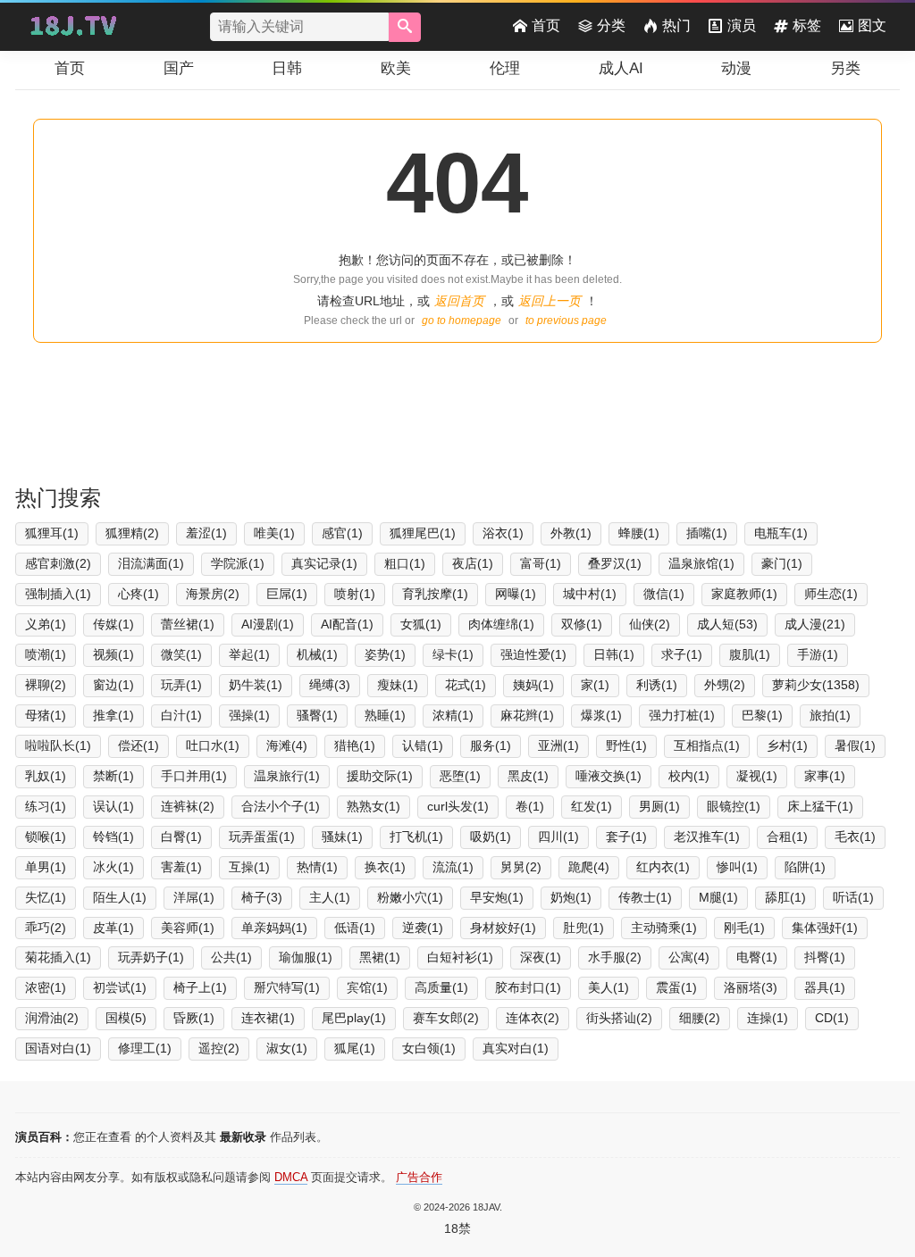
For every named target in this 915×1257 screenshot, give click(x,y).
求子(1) (681, 654)
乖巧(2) (45, 927)
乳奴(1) (45, 776)
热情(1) (317, 867)
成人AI (621, 68)
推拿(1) (113, 715)
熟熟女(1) (373, 806)
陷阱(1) (805, 867)
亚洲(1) (558, 745)
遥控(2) (218, 1048)
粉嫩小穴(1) (410, 897)
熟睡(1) (385, 715)
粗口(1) (404, 563)
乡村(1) (787, 745)
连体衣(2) (532, 1018)
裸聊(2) (45, 685)
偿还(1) (138, 745)
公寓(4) (688, 957)
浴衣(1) (503, 533)
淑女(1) (286, 1048)
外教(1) (571, 533)
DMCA (290, 1177)
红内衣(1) (663, 867)
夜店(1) (472, 563)
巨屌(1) (286, 594)
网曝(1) (515, 594)
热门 (676, 25)
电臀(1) (756, 957)
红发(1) (591, 806)
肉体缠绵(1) (501, 624)
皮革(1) (113, 927)
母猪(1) (45, 715)
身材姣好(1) (503, 927)
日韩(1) (613, 654)
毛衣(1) (855, 836)
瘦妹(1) (397, 685)
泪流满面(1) (151, 563)
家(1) (595, 685)
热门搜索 (58, 498)
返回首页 (459, 301)
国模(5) (126, 1018)
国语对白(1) (58, 1048)
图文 (872, 25)
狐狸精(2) (132, 533)
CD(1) (832, 1018)
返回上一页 (549, 301)
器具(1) (824, 987)
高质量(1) (441, 987)
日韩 (287, 68)
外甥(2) (724, 685)
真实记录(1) (324, 563)
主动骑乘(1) (664, 927)
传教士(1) (645, 897)
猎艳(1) (354, 745)
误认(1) (113, 806)
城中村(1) (590, 594)
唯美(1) (274, 533)
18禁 (457, 1228)
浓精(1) (453, 715)
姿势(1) (385, 654)
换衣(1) (385, 867)
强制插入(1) (58, 594)
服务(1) (490, 745)
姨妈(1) (533, 685)
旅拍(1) (830, 715)
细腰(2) (699, 1018)
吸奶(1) (490, 836)
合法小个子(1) (280, 806)
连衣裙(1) (268, 1018)
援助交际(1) (380, 776)
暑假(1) (855, 745)
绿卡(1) (453, 654)
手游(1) (817, 654)
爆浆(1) (601, 715)
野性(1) (626, 745)
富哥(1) (540, 563)
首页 (546, 25)
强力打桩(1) (682, 715)
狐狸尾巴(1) (423, 533)
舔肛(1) (785, 897)
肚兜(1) (583, 927)
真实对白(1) (516, 1048)
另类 (845, 68)
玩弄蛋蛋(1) (262, 836)
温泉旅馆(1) (701, 563)
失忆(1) (45, 897)
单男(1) (45, 867)
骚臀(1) (317, 715)
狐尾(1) (354, 1048)
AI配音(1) (347, 624)
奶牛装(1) (255, 685)
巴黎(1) (762, 715)
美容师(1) (187, 927)
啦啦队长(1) (58, 745)
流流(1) (453, 867)
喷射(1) (354, 594)
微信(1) (663, 594)
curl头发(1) (458, 806)
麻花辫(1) (527, 715)
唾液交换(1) (608, 776)
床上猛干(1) (820, 806)
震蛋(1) (676, 987)
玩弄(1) (181, 685)
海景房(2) (212, 594)
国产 (179, 68)
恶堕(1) (460, 776)
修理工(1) (145, 1048)
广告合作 (419, 1177)
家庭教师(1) (744, 594)
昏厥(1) (193, 1018)
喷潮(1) (45, 654)
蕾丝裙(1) (187, 624)
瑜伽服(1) (305, 957)
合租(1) (787, 836)
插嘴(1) (706, 533)
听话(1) (853, 897)
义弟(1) (45, 624)
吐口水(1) (212, 745)
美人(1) (608, 987)
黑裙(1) (379, 957)
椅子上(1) (200, 987)
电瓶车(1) (781, 533)
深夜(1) (540, 957)
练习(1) (45, 806)
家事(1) (824, 776)
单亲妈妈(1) (274, 927)
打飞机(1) (416, 836)
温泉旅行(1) (287, 776)
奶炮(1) (571, 897)
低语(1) (354, 927)
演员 (741, 25)
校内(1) (688, 776)
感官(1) (342, 533)
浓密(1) (45, 987)
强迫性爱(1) (533, 654)
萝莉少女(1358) (816, 685)
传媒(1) (113, 624)
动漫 (736, 68)
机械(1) (317, 654)
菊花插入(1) (58, 957)
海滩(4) (286, 745)
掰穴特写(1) (287, 987)
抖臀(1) (824, 957)
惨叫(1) (737, 867)
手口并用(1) (194, 776)
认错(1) (422, 745)
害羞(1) (181, 867)
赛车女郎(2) (446, 1018)
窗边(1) (113, 685)
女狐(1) (420, 624)
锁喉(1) (45, 836)
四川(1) (558, 836)
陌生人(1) (120, 897)
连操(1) (767, 1018)
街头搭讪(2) (619, 1018)
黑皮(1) (528, 776)
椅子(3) (261, 897)
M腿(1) (718, 897)
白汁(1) (181, 715)
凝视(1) (756, 776)
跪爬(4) (588, 867)
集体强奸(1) (825, 927)
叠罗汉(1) (615, 563)
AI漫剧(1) (267, 624)
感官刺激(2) (58, 563)
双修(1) (581, 624)
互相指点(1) (707, 745)
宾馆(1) (367, 987)
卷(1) (530, 806)
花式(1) (465, 685)
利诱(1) (656, 685)
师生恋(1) (831, 594)
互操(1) (249, 867)
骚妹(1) (342, 836)
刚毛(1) (744, 927)
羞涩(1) (206, 533)
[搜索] (405, 27)
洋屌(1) (193, 897)
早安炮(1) (497, 897)
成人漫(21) (815, 624)
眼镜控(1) (733, 806)
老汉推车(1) (707, 836)
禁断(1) (113, 776)
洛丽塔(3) (750, 987)
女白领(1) (429, 1048)
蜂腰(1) (638, 533)
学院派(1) (237, 563)
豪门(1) (781, 563)
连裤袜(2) (187, 806)
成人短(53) (727, 624)
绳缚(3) (329, 685)
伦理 (505, 68)
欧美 (396, 68)
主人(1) (329, 897)
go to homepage (461, 320)
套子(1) (626, 836)
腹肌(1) (749, 654)
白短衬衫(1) (460, 957)
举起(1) (249, 654)
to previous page (566, 320)
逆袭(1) (422, 927)
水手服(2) (615, 957)
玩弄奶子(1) (151, 957)
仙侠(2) (649, 624)
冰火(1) (113, 867)
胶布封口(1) (528, 987)
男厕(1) (659, 806)
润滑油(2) (52, 1018)
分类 (611, 25)
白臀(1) (181, 836)
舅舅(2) (520, 867)
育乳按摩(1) (435, 594)
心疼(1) (138, 594)
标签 (807, 25)
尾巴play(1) (354, 1018)
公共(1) (231, 957)
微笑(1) (181, 654)
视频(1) (113, 654)
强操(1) (249, 715)
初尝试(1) (120, 987)
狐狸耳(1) (52, 533)
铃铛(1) (113, 836)
